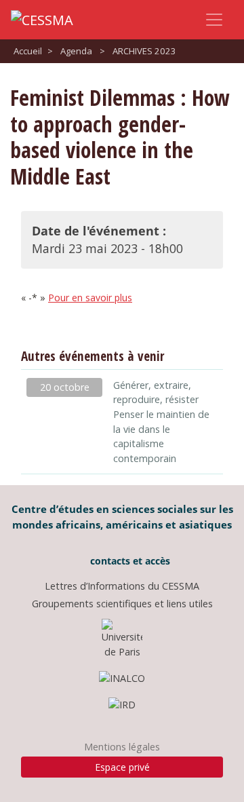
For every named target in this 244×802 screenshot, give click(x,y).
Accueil (28, 51)
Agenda (76, 51)
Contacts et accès (128, 560)
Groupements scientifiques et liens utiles (122, 603)
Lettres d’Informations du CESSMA (122, 585)
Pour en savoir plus (90, 297)
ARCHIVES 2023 (144, 51)
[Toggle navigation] (214, 19)
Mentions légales (122, 746)
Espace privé (122, 767)
